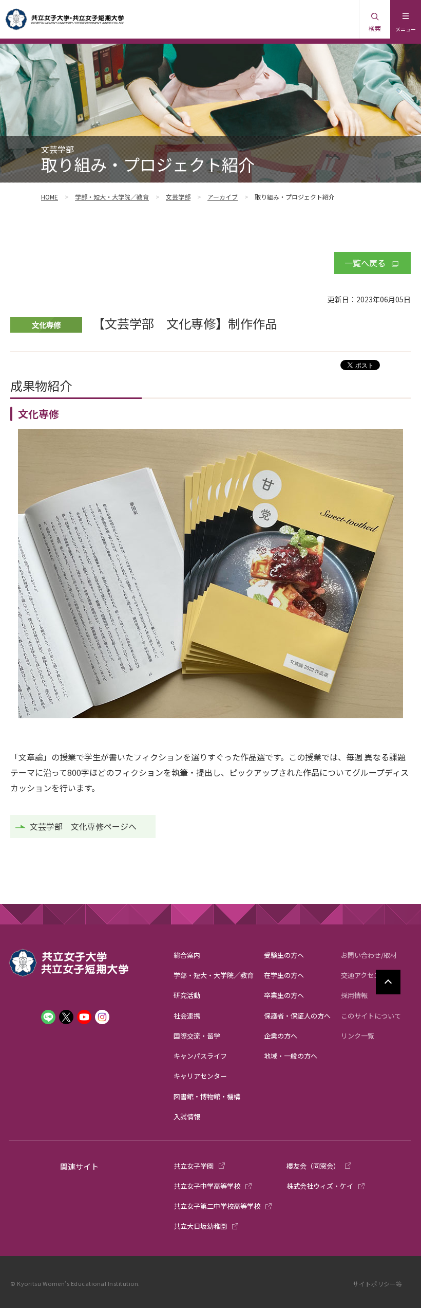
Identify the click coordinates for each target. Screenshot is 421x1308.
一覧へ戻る (365, 263)
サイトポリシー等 (377, 1283)
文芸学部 (178, 196)
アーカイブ (222, 196)
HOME (49, 196)
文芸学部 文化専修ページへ (83, 826)
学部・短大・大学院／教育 (112, 196)
